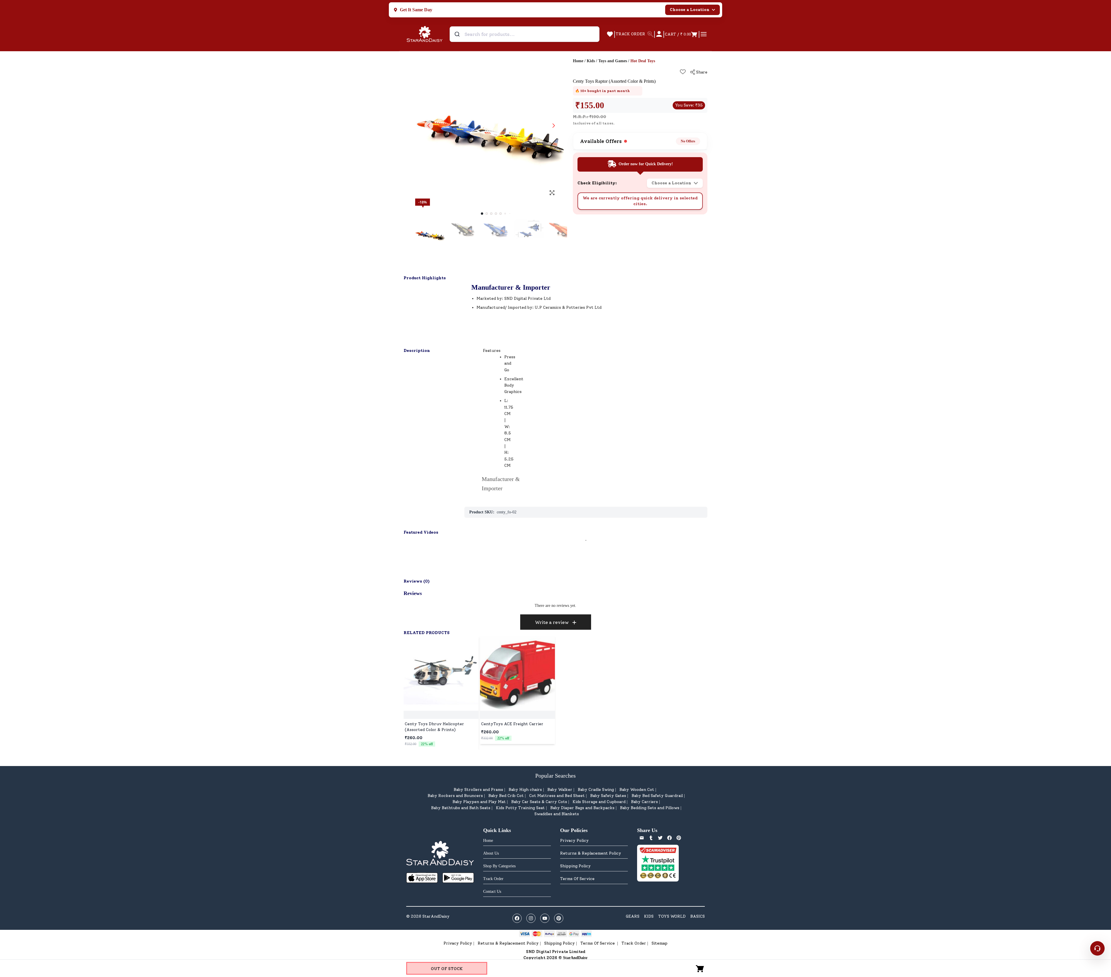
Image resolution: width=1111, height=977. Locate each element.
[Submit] (458, 34)
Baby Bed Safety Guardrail (657, 795)
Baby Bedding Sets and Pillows (649, 807)
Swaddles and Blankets (556, 813)
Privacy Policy (574, 840)
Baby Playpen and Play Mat (479, 801)
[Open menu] (703, 34)
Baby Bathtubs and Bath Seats (460, 807)
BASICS (697, 916)
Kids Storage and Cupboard (599, 801)
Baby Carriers (644, 801)
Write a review (552, 622)
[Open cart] (700, 968)
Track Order (633, 943)
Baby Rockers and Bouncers (455, 795)
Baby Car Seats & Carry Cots (539, 801)
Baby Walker (559, 789)
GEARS (632, 916)
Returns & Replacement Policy (590, 853)
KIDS (649, 916)
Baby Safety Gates (608, 795)
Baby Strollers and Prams (478, 789)
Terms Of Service (577, 878)
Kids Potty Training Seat (520, 807)
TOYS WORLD (672, 916)
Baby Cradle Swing (596, 789)
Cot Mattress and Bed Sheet (557, 795)
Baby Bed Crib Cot (506, 795)
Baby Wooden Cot (636, 789)
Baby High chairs (525, 789)
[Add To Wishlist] (683, 72)
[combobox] (524, 34)
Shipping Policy (575, 866)
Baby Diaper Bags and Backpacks (582, 807)
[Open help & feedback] (1097, 948)
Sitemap (659, 943)
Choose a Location (689, 9)
